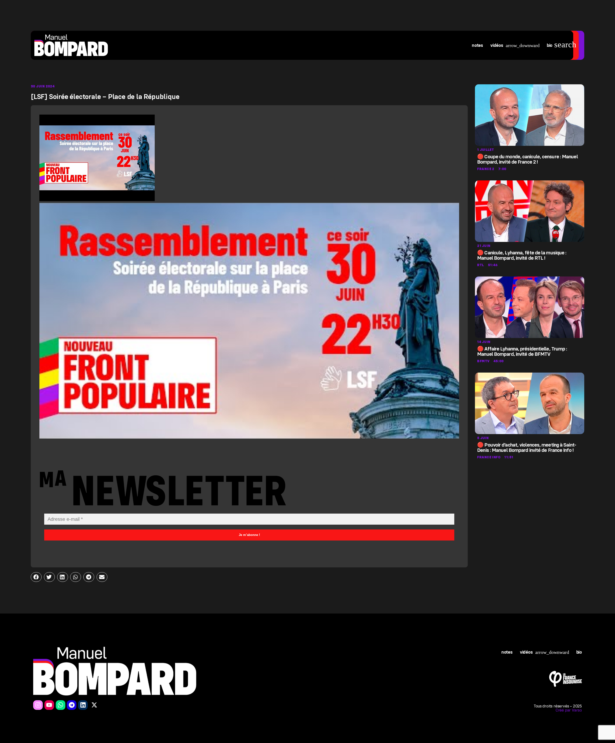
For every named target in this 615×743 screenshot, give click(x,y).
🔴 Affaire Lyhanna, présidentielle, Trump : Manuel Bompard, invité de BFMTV (522, 351)
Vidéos (496, 45)
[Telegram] (71, 705)
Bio (549, 45)
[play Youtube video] (249, 321)
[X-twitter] (94, 705)
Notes (477, 45)
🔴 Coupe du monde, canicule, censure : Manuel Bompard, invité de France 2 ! (527, 159)
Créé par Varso (569, 710)
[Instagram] (38, 705)
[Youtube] (49, 705)
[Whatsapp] (60, 705)
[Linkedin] (83, 705)
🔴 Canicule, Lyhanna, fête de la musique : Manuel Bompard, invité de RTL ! (521, 255)
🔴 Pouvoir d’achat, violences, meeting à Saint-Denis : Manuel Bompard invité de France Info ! (526, 447)
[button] (36, 577)
